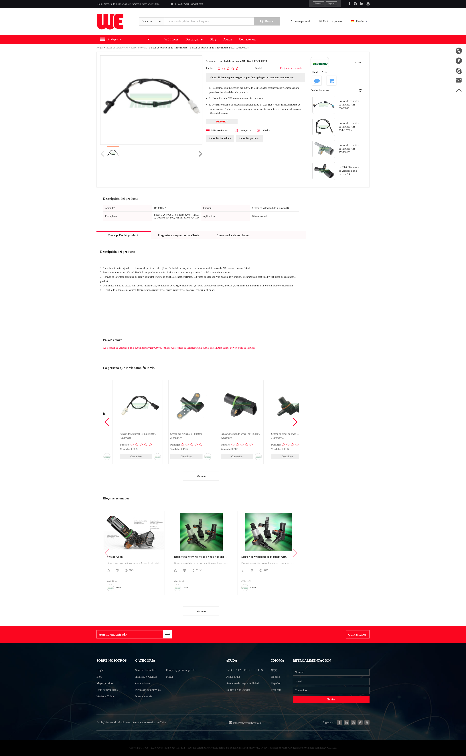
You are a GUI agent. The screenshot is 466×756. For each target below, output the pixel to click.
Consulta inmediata (220, 138)
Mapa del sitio (104, 683)
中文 (274, 670)
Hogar (99, 47)
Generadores (142, 683)
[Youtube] (368, 4)
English (275, 676)
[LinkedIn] (361, 4)
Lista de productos (107, 689)
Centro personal (302, 21)
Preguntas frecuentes (244, 670)
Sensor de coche (139, 47)
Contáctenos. (247, 39)
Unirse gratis (233, 676)
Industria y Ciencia (146, 676)
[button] (295, 422)
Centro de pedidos (332, 21)
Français (276, 689)
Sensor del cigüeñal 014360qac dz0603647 (171, 436)
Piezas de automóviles (117, 47)
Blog (213, 39)
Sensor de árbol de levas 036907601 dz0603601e (274, 436)
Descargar (192, 39)
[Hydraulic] (353, 722)
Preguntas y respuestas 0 (292, 68)
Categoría (145, 660)
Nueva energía (143, 696)
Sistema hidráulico (145, 670)
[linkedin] (346, 722)
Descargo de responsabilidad (242, 683)
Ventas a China (105, 696)
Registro (331, 3)
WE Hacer (171, 39)
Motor (169, 676)
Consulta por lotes (249, 138)
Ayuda (227, 39)
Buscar (269, 21)
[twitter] (360, 722)
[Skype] (355, 4)
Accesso (318, 3)
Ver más (201, 476)
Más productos (219, 130)
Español (360, 21)
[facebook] (339, 722)
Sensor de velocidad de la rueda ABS (168, 47)
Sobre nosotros (111, 660)
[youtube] (367, 722)
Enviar (331, 699)
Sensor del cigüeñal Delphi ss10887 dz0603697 (123, 436)
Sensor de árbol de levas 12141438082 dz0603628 (226, 436)
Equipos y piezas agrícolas (181, 670)
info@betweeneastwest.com (189, 4)
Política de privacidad (238, 689)
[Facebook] (349, 4)
